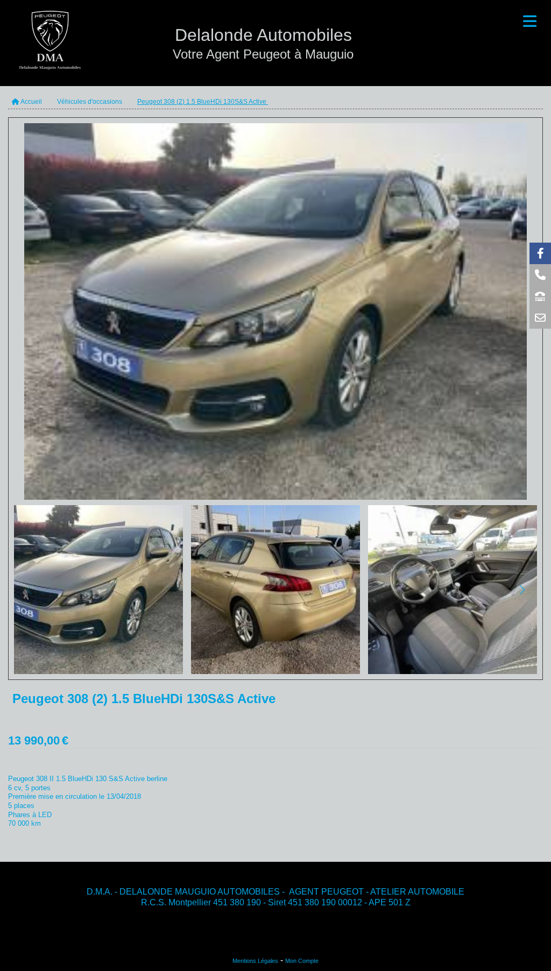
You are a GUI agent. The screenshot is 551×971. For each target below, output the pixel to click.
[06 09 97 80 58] (540, 275)
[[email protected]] (540, 318)
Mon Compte (302, 961)
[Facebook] (540, 253)
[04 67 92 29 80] (540, 296)
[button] (522, 589)
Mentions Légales (255, 961)
